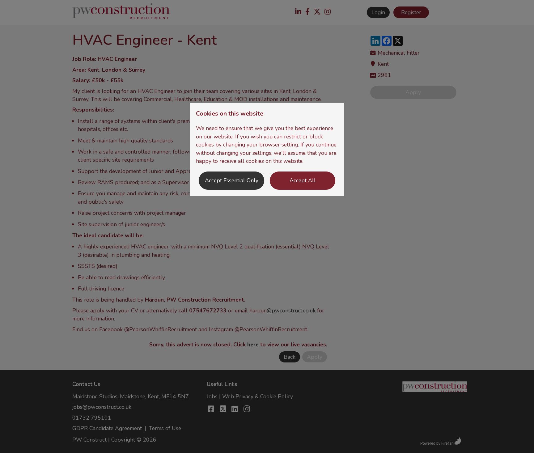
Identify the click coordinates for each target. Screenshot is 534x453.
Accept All (303, 180)
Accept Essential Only (231, 180)
